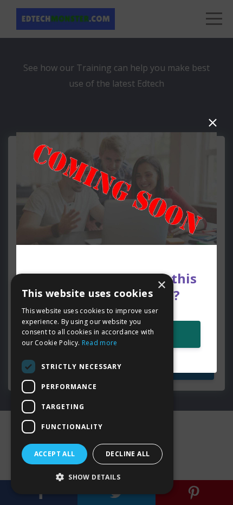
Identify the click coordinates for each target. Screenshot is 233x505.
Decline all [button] (128, 453)
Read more (100, 342)
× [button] (161, 285)
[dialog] (92, 384)
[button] (92, 477)
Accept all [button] (54, 453)
